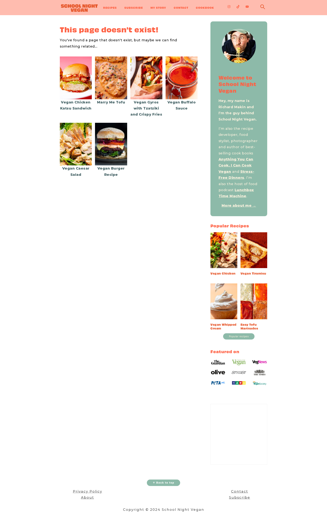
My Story (158, 7)
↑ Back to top (163, 482)
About (87, 497)
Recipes (110, 7)
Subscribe (133, 7)
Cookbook (205, 7)
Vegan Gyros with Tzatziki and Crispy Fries (146, 108)
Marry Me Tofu (111, 102)
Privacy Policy (87, 491)
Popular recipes (239, 336)
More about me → (239, 205)
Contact (181, 7)
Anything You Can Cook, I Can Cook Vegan (236, 165)
